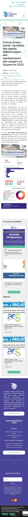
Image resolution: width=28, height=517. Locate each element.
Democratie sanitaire (9, 76)
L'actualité (14, 79)
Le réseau (7, 79)
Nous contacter (14, 452)
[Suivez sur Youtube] (12, 500)
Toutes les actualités (14, 292)
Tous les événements (14, 372)
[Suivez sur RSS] (15, 500)
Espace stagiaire (21, 2)
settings (17, 511)
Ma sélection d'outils (19, 6)
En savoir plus (14, 413)
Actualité (11, 73)
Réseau (17, 73)
